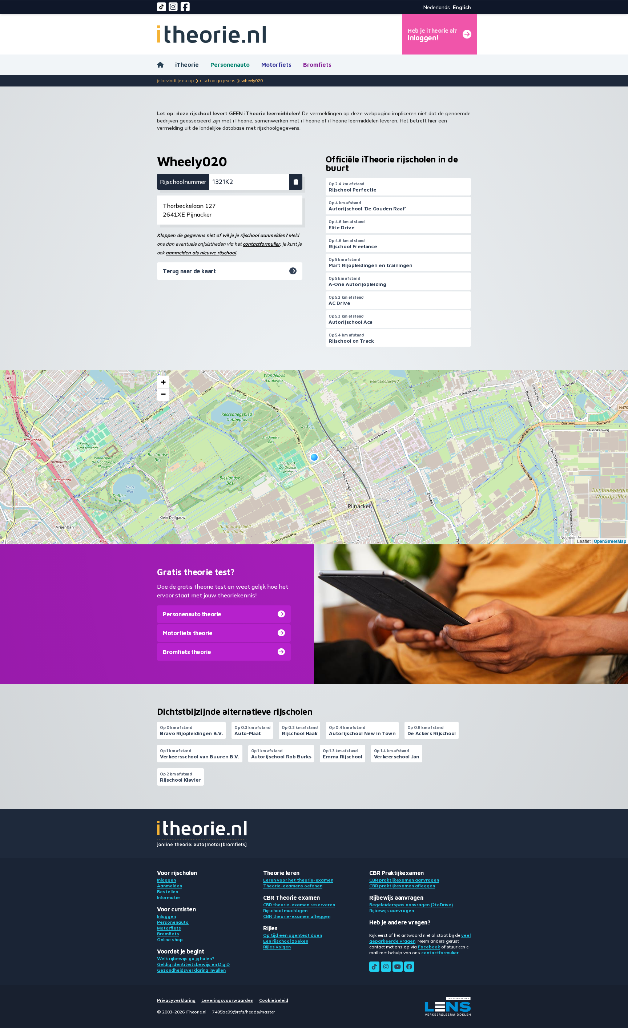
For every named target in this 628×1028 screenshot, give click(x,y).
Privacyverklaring (176, 1000)
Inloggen (166, 880)
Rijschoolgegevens (218, 80)
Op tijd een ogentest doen (292, 935)
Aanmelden (169, 885)
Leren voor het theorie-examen (298, 880)
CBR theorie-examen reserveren (299, 904)
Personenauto (230, 64)
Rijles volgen (277, 947)
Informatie (168, 897)
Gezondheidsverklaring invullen (191, 970)
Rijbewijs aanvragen (391, 910)
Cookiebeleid (273, 1000)
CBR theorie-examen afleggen (296, 916)
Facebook (429, 947)
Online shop (170, 939)
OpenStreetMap (610, 541)
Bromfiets (317, 64)
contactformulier (261, 244)
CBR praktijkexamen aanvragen (404, 880)
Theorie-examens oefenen (292, 885)
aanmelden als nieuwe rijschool (201, 252)
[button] (314, 457)
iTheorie (187, 64)
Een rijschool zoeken (285, 941)
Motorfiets (276, 64)
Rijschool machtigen (285, 910)
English (462, 7)
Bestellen (167, 891)
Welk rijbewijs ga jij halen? (185, 958)
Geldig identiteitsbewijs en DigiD (193, 964)
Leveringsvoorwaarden (227, 1000)
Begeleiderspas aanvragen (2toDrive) (411, 904)
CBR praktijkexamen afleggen (402, 885)
